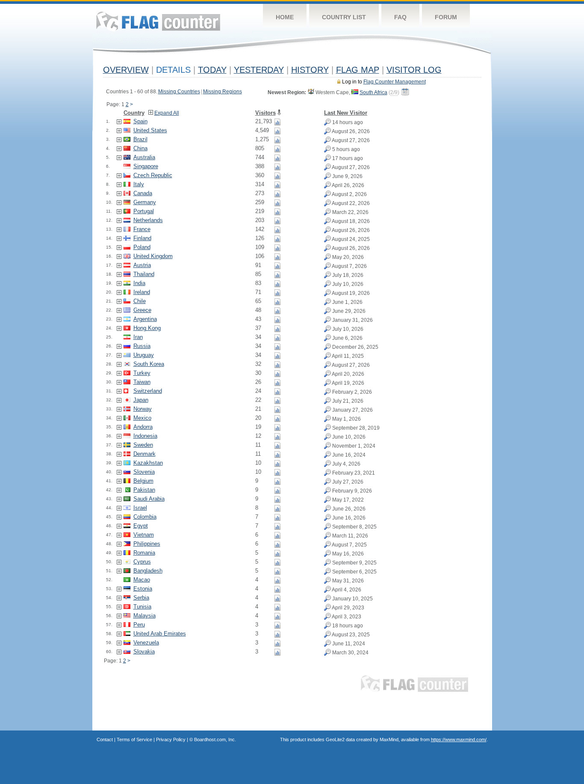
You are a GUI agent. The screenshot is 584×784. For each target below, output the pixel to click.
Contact (105, 739)
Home (285, 17)
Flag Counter (158, 21)
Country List (344, 17)
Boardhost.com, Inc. (215, 739)
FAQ (400, 17)
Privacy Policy (171, 739)
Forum (446, 17)
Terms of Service (134, 739)
